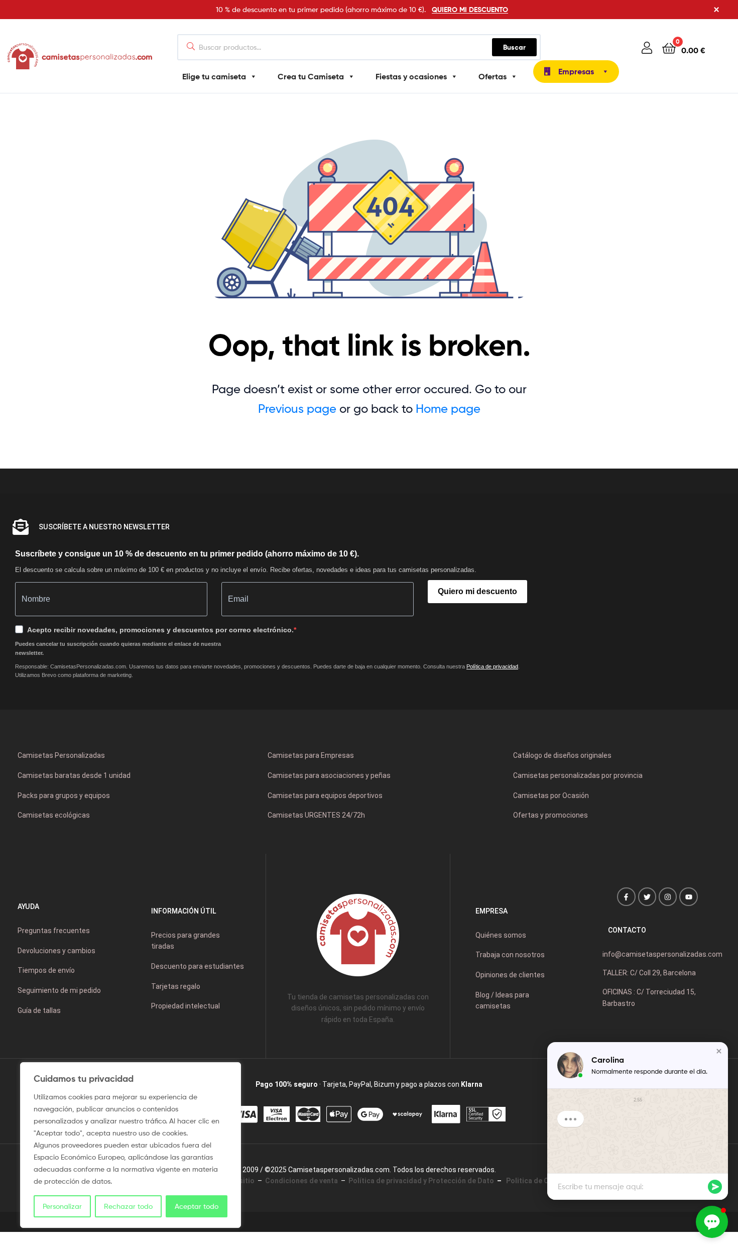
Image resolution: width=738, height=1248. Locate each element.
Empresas (576, 71)
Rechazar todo (128, 1206)
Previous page (297, 408)
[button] (719, 1051)
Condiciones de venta (301, 1181)
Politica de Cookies (537, 1181)
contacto (627, 930)
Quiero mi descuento (477, 591)
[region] (130, 1145)
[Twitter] (647, 896)
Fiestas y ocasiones (411, 76)
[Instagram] (668, 896)
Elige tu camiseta (214, 76)
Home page (448, 408)
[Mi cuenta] (647, 47)
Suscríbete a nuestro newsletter (104, 527)
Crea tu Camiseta (311, 76)
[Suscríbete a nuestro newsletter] (21, 527)
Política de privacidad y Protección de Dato (421, 1181)
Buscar (520, 45)
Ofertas (492, 76)
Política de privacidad (492, 666)
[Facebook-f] (626, 896)
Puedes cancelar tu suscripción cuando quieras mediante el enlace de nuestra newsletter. (118, 648)
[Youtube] (688, 896)
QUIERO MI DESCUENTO (470, 9)
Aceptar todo (196, 1206)
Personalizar (62, 1206)
